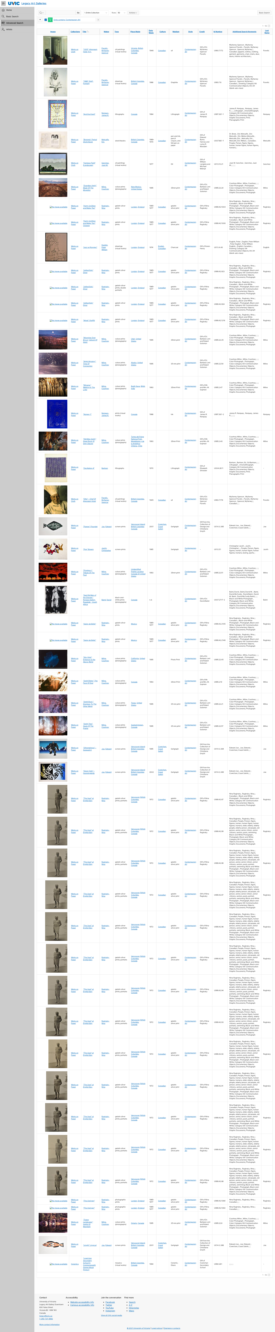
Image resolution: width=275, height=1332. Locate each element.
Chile (140, 446)
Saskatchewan (137, 725)
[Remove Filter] (98, 19)
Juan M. (105, 165)
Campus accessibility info (82, 1305)
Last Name (267, 31)
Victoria (134, 48)
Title (90, 31)
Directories (134, 1308)
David (109, 600)
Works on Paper (74, 82)
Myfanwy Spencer (105, 51)
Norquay (105, 113)
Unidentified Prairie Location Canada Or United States (138, 572)
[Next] (269, 26)
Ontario (134, 1223)
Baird (104, 600)
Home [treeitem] (9, 10)
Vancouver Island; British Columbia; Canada (138, 526)
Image (53, 32)
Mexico (134, 624)
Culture (163, 32)
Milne (104, 187)
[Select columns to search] (42, 12)
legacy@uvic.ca (45, 1316)
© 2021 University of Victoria (138, 1328)
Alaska (133, 362)
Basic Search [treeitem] (12, 16)
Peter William (104, 248)
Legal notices (157, 1328)
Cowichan (162, 524)
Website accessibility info (82, 1302)
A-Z (130, 1305)
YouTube (110, 1308)
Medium (176, 32)
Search (132, 1302)
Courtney (105, 189)
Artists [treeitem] (9, 29)
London (134, 207)
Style (190, 32)
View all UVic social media (111, 1315)
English (161, 246)
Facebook (110, 1302)
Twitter (109, 1305)
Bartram (105, 468)
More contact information (49, 1324)
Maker (106, 32)
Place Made (135, 32)
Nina (103, 208)
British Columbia (137, 49)
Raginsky (105, 206)
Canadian (162, 50)
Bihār (143, 386)
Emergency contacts (172, 1328)
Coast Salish (160, 527)
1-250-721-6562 (46, 1319)
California (135, 658)
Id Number (218, 32)
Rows (114, 13)
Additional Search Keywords (244, 32)
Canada (134, 53)
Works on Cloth (74, 50)
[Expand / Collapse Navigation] (3, 3)
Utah (133, 339)
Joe (103, 526)
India (133, 388)
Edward (108, 526)
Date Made (151, 31)
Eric (103, 142)
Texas (133, 703)
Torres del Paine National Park (137, 438)
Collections (75, 32)
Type (117, 32)
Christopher (106, 550)
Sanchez (105, 163)
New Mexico (136, 187)
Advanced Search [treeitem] (14, 23)
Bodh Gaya (135, 386)
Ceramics (75, 1264)
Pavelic (105, 48)
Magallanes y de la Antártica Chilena (137, 443)
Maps (131, 1310)
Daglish (105, 245)
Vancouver (135, 797)
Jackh (104, 548)
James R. (105, 115)
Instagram (110, 1310)
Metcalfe (105, 139)
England (141, 207)
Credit (202, 32)
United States (136, 189)
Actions (132, 13)
